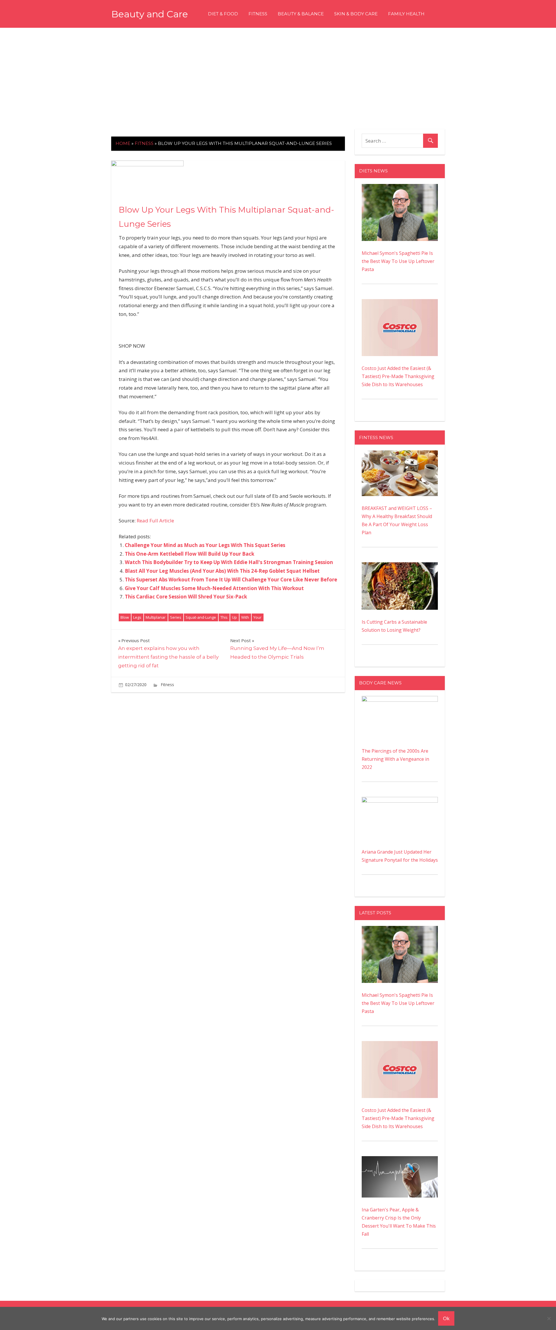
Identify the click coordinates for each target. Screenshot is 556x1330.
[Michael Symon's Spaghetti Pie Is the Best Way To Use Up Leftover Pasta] (400, 188)
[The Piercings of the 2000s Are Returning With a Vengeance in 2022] (400, 700)
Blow (124, 617)
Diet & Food (223, 13)
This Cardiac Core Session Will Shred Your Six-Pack (186, 596)
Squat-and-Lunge (201, 617)
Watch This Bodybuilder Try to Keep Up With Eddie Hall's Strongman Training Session (229, 562)
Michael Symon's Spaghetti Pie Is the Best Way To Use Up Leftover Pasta (398, 261)
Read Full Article (155, 520)
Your (257, 617)
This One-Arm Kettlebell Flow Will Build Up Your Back (189, 553)
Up (234, 617)
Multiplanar (156, 617)
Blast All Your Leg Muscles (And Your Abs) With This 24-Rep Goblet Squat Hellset (222, 571)
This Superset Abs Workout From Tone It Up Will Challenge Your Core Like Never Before (231, 579)
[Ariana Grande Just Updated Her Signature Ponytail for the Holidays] (400, 801)
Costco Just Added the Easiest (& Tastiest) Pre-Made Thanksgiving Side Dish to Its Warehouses (398, 376)
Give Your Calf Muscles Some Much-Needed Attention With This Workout (214, 588)
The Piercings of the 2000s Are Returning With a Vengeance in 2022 (395, 759)
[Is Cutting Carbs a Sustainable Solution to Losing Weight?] (400, 566)
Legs (137, 617)
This (224, 617)
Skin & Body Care (356, 13)
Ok (446, 1318)
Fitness (257, 13)
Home (123, 143)
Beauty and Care (149, 14)
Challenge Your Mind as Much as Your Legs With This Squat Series (205, 545)
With (245, 617)
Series (175, 617)
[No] (549, 1318)
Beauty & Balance (301, 13)
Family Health (406, 13)
